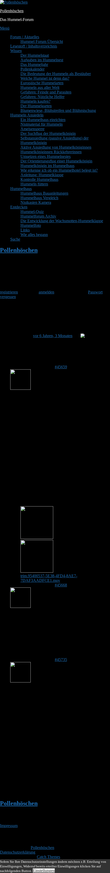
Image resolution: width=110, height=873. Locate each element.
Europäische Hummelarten (41, 83)
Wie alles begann (34, 234)
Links (25, 230)
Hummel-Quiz (32, 211)
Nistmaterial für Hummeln (41, 124)
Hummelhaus (21, 188)
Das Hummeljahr (34, 64)
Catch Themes (48, 857)
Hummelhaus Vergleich (39, 198)
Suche (15, 239)
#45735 (61, 659)
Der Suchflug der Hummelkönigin (48, 133)
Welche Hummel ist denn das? (44, 78)
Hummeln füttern (34, 184)
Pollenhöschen (12, 11)
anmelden (46, 292)
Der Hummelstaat (34, 55)
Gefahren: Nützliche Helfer (42, 97)
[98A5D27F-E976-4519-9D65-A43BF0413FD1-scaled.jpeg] (36, 571)
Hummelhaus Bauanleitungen (44, 193)
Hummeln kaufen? (35, 101)
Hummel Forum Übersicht (41, 41)
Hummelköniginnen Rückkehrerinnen (51, 152)
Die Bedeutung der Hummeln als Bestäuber (55, 74)
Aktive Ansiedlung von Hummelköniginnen (55, 147)
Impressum (9, 825)
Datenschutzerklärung (17, 852)
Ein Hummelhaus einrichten (42, 119)
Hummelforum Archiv (38, 216)
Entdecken (18, 207)
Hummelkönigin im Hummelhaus (47, 165)
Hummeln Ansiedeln (26, 115)
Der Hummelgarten (36, 106)
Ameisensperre (32, 129)
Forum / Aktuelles (24, 37)
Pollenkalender (32, 69)
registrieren (9, 292)
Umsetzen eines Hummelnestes (45, 156)
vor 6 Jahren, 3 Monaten (52, 336)
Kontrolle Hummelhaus (39, 179)
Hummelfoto (30, 225)
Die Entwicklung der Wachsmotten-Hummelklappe (61, 221)
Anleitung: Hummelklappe (41, 175)
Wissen (16, 51)
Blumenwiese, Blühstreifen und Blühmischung (58, 110)
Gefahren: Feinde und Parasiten (45, 92)
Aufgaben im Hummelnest (41, 60)
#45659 (61, 367)
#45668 (61, 585)
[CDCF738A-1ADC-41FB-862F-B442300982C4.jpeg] (36, 537)
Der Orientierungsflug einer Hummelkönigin (56, 161)
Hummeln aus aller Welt (39, 87)
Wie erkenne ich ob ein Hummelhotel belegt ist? (59, 170)
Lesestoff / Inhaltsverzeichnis (33, 46)
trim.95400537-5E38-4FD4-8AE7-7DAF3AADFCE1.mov (48, 578)
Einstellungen (44, 870)
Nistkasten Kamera (35, 202)
